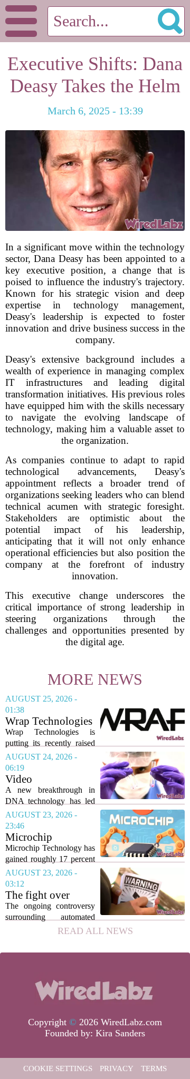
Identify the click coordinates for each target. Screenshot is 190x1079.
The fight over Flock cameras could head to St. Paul (43, 895)
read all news (95, 931)
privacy (117, 1068)
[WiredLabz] (95, 989)
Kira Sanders (120, 1033)
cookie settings (57, 1068)
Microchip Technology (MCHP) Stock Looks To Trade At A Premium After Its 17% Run (50, 837)
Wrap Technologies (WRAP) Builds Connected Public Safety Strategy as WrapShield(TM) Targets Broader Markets (48, 721)
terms (154, 1068)
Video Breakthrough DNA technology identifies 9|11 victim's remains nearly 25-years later (50, 779)
